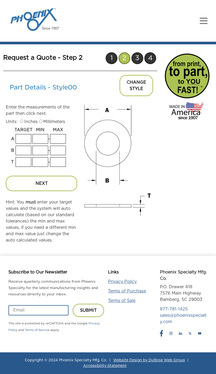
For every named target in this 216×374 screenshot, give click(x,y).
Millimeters (54, 122)
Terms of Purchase (127, 291)
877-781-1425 (174, 309)
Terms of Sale (121, 301)
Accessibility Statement (105, 366)
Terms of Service (37, 330)
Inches (31, 122)
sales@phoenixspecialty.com (183, 318)
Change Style (136, 85)
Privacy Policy (122, 282)
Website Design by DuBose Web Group (149, 360)
